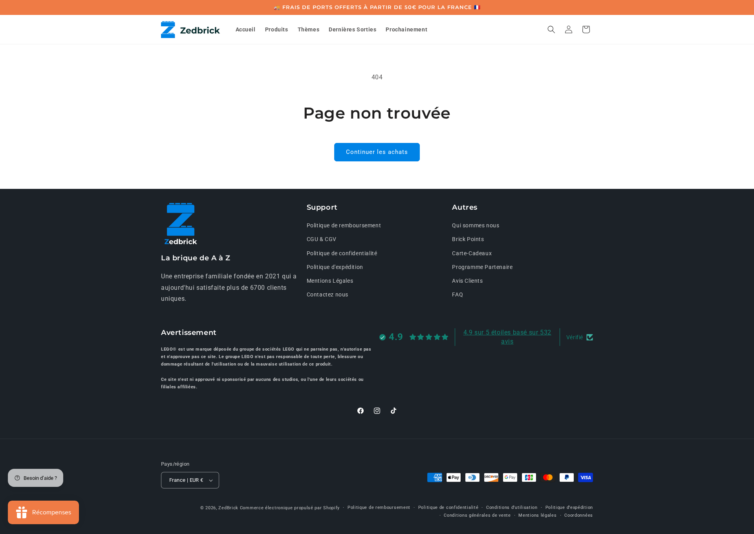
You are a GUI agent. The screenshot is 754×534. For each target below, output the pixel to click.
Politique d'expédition (335, 267)
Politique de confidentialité (342, 253)
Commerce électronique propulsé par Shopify (290, 507)
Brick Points (468, 239)
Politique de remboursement (344, 225)
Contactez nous (327, 294)
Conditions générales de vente (477, 515)
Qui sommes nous (475, 225)
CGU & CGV (322, 239)
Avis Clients (467, 281)
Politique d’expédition (569, 507)
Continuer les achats (377, 151)
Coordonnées (578, 515)
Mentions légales (537, 515)
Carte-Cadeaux (472, 253)
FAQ (457, 294)
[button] (551, 29)
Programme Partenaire (482, 267)
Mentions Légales (330, 281)
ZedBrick (228, 507)
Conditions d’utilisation (512, 507)
